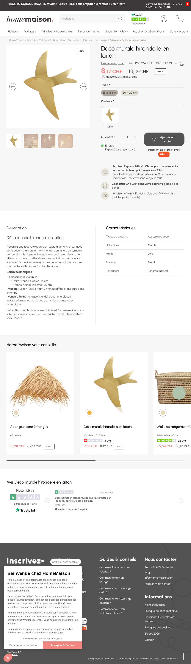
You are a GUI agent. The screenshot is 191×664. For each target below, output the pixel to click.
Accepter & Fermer (62, 645)
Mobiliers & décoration (52, 40)
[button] (7, 657)
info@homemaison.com (159, 577)
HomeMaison (16, 40)
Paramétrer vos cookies (23, 645)
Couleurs (106, 101)
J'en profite (118, 4)
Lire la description (112, 63)
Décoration (74, 40)
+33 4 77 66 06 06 (162, 567)
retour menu (183, 656)
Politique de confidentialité (161, 611)
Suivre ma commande (158, 3)
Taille (104, 85)
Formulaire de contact (158, 584)
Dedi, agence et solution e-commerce (165, 658)
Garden (149, 639)
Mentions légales (155, 604)
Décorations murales (95, 40)
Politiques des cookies (158, 627)
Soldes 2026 (152, 633)
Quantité (107, 137)
